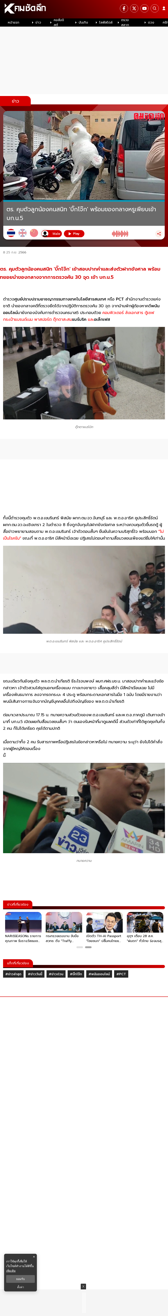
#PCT (121, 974)
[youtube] (144, 8)
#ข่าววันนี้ (35, 974)
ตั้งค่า (20, 1287)
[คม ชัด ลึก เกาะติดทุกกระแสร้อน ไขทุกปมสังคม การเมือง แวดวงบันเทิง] (84, 9)
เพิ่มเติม (11, 1271)
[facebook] (124, 8)
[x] (134, 8)
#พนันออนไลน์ (99, 974)
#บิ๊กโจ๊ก (76, 974)
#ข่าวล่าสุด (13, 974)
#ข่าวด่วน (56, 974)
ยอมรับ (20, 1279)
